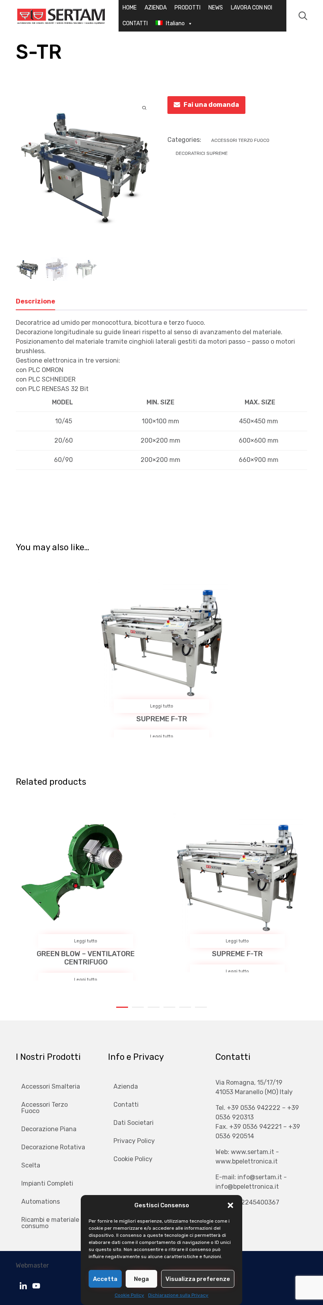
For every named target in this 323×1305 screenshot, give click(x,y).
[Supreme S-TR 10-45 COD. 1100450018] (57, 269)
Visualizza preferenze (197, 1279)
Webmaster (32, 1265)
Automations (40, 1201)
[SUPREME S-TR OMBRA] (27, 269)
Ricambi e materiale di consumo (53, 1223)
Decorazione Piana (48, 1129)
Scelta (30, 1165)
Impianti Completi (47, 1183)
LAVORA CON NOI (251, 7)
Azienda (125, 1086)
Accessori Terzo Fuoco (240, 140)
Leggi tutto (161, 706)
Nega (141, 1279)
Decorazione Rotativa (53, 1147)
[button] (230, 1205)
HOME (130, 7)
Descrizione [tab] (35, 301)
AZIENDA (156, 7)
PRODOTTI (187, 7)
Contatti (126, 1104)
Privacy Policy (134, 1141)
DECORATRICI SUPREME (202, 153)
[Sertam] (61, 15)
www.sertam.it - (255, 1152)
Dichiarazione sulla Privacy (178, 1295)
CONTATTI (135, 23)
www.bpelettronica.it (246, 1161)
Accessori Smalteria (50, 1086)
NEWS (215, 7)
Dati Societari (133, 1122)
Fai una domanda (211, 104)
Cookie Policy (129, 1295)
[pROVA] (86, 269)
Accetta (105, 1279)
